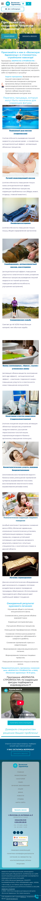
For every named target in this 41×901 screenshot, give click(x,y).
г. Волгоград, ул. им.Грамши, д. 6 (20, 815)
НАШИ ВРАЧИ (9, 36)
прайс (20, 782)
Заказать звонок (20, 753)
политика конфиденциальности (20, 853)
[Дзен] (21, 832)
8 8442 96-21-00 (20, 820)
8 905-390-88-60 (20, 822)
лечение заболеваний (20, 785)
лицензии (20, 863)
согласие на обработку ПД (20, 857)
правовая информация (20, 850)
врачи (20, 792)
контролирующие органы (20, 860)
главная (20, 772)
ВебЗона (23, 896)
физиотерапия (20, 775)
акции (20, 789)
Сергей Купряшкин (12, 898)
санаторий (20, 779)
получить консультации (20, 723)
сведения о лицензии (8, 889)
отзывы (20, 799)
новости (20, 795)
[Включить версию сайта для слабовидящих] (12, 9)
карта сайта (20, 802)
